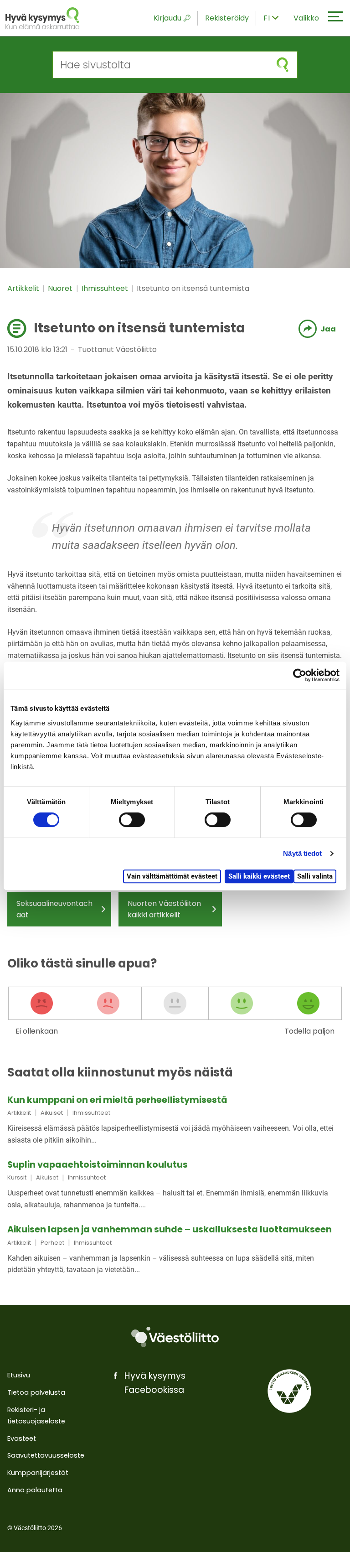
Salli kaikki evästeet (259, 876)
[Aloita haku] (282, 65)
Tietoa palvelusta (36, 1392)
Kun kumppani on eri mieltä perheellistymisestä (117, 1100)
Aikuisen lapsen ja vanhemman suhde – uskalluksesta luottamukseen (169, 1229)
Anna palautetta (34, 1490)
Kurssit (16, 1177)
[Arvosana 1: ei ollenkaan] (41, 1003)
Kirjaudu (167, 18)
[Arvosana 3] (174, 1003)
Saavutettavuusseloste (45, 1455)
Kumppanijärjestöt (37, 1472)
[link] (175, 1121)
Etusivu (18, 1375)
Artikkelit (24, 288)
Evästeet (21, 1438)
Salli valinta (315, 876)
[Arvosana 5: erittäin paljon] (308, 1003)
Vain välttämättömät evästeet (172, 876)
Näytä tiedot (302, 853)
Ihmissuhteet (106, 288)
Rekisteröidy (227, 18)
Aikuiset (52, 1113)
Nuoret (61, 288)
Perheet (52, 1243)
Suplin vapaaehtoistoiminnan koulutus (97, 1165)
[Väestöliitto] (175, 1337)
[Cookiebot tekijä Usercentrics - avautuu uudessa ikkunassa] (300, 675)
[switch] (132, 819)
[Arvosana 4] (241, 1003)
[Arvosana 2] (108, 1003)
